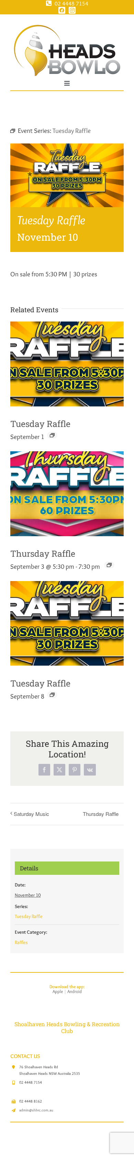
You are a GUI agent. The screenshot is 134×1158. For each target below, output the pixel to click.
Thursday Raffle (42, 553)
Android (74, 991)
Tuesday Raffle (40, 423)
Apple (58, 991)
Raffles (21, 942)
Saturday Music (31, 813)
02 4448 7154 (71, 3)
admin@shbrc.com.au (36, 1110)
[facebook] (61, 10)
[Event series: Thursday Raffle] (109, 565)
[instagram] (72, 10)
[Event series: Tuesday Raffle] (52, 435)
